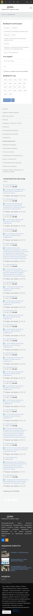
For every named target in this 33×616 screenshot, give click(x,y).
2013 (19, 87)
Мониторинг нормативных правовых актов (16, 31)
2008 (19, 90)
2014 (14, 87)
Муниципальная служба (10, 134)
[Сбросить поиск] (13, 100)
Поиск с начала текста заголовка (16, 71)
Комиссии (6, 127)
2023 (20, 79)
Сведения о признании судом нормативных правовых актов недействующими (16, 48)
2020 (10, 83)
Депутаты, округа (8, 116)
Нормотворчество (11, 185)
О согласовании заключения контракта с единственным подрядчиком (13, 221)
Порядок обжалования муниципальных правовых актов (15, 39)
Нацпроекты (7, 137)
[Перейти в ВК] (27, 2)
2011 (5, 90)
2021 (5, 83)
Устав (5, 52)
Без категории (13, 52)
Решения (6, 35)
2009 (14, 90)
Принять (6, 612)
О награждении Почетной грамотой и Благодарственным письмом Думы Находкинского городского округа (15, 481)
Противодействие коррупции (12, 162)
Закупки (5, 119)
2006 (5, 94)
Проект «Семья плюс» (9, 159)
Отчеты (13, 35)
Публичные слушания (10, 166)
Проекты (6, 43)
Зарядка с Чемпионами (20, 552)
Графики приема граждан (11, 112)
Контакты (14, 27)
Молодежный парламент (10, 130)
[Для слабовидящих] (17, 2)
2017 (24, 83)
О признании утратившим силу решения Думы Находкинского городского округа (14, 191)
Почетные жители (8, 152)
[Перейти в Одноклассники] (31, 2)
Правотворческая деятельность (13, 155)
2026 (5, 79)
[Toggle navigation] (31, 8)
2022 (25, 79)
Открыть (7, 196)
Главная (3, 14)
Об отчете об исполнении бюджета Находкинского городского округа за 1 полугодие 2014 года (15, 449)
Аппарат (5, 109)
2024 (15, 79)
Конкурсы (7, 27)
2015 (10, 87)
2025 (10, 79)
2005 (10, 94)
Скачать (15, 196)
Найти (7, 100)
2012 (24, 87)
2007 (25, 90)
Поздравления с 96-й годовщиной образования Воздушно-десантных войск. (21, 568)
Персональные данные (10, 148)
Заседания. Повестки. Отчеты (12, 123)
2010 (9, 90)
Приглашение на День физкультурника (19, 560)
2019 (15, 83)
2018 (19, 83)
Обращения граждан (9, 145)
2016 (5, 87)
